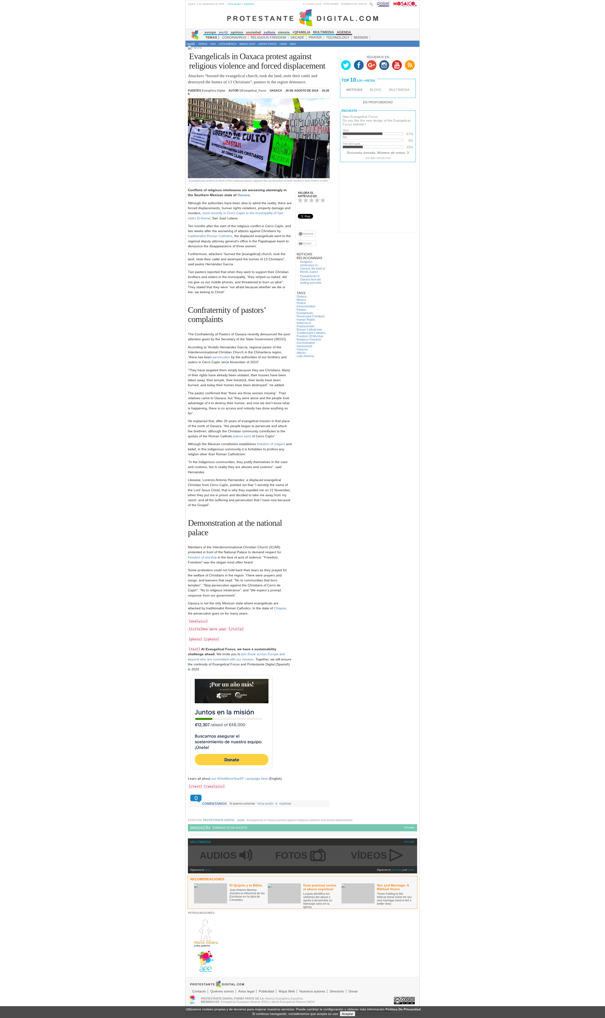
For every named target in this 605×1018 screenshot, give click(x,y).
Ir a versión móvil (312, 4)
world (191, 44)
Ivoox (208, 869)
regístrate (249, 4)
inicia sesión (234, 4)
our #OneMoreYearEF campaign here (239, 778)
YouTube (397, 869)
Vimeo (411, 869)
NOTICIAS (354, 90)
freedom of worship (202, 557)
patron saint (242, 436)
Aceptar (347, 1014)
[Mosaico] (403, 4)
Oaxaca (244, 195)
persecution (221, 357)
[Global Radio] (383, 4)
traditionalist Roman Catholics (210, 236)
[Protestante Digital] (302, 17)
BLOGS (375, 90)
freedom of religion (271, 444)
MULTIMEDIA (399, 90)
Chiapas (280, 608)
